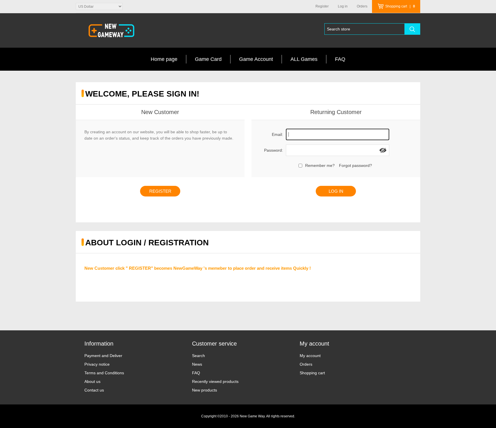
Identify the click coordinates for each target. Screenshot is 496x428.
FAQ (340, 59)
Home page (164, 59)
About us (92, 381)
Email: (277, 134)
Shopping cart (312, 373)
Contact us (94, 390)
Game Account (256, 59)
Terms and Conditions (104, 373)
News (197, 364)
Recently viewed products (215, 381)
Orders (306, 364)
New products (204, 390)
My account (310, 355)
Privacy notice (97, 364)
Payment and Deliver (103, 355)
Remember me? (320, 165)
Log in (343, 6)
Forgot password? (355, 165)
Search (198, 355)
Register (322, 6)
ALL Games (303, 59)
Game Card (208, 59)
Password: (273, 150)
